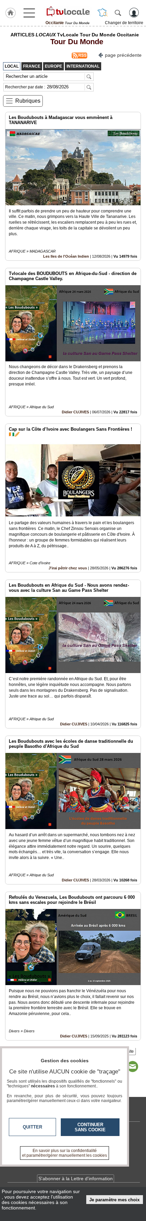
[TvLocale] (67, 11)
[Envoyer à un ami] (132, 1066)
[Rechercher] (118, 12)
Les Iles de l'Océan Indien (66, 256)
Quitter (32, 1127)
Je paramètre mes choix (114, 1199)
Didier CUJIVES (75, 412)
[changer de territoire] (102, 12)
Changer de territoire (124, 22)
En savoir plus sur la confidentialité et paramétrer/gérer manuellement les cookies (64, 1153)
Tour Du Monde (74, 41)
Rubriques (27, 101)
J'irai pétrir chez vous (68, 568)
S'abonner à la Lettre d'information (75, 1178)
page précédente (123, 55)
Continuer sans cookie (90, 1127)
